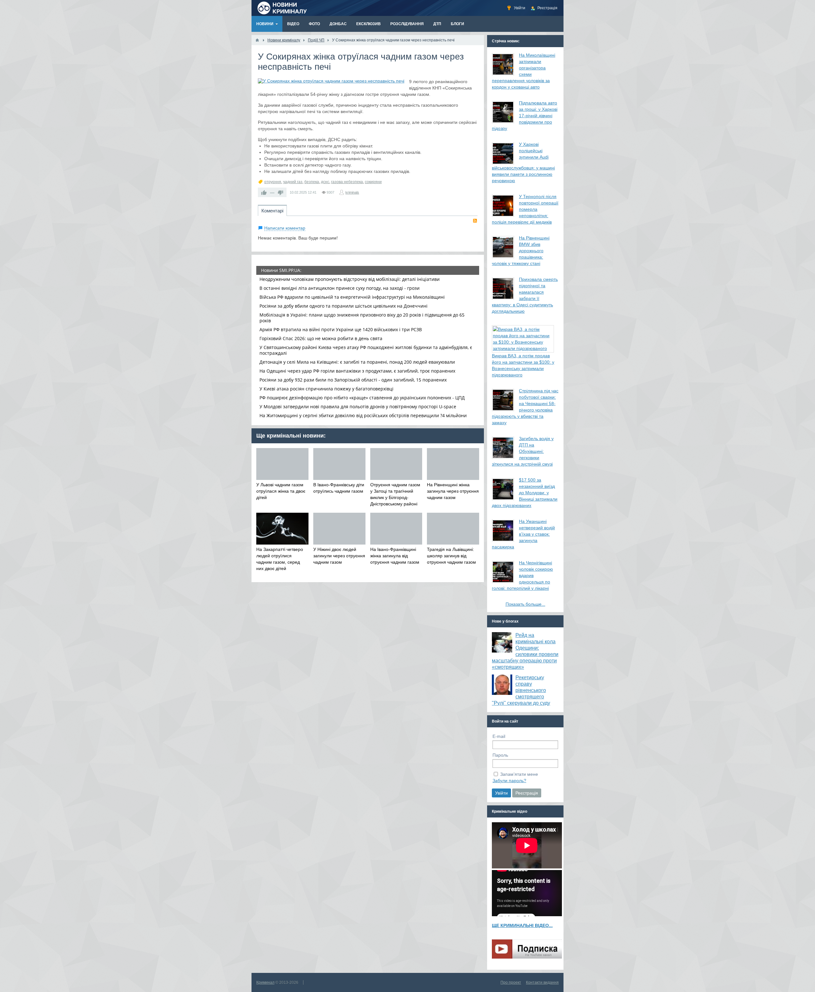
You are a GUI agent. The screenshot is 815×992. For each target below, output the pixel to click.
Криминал (265, 982)
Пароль (500, 755)
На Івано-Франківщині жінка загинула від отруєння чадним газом (394, 556)
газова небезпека (347, 182)
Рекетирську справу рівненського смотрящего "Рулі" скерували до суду (521, 690)
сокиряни (373, 182)
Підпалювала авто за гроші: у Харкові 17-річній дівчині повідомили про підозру (524, 115)
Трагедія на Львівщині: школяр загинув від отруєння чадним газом (451, 556)
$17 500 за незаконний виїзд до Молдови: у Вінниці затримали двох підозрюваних (524, 492)
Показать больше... (525, 604)
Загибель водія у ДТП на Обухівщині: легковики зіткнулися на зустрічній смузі (523, 451)
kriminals (352, 192)
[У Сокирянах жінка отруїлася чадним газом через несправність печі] (331, 80)
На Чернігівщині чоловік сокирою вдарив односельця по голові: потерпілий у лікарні (522, 575)
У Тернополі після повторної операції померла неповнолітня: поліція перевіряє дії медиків (525, 209)
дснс (325, 182)
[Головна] (257, 40)
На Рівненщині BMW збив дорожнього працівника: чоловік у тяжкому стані (520, 250)
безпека (311, 182)
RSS (475, 220)
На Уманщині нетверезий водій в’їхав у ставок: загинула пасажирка (523, 534)
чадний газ (292, 182)
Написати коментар (284, 228)
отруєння (272, 182)
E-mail (499, 736)
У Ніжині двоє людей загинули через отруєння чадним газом (339, 556)
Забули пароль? (509, 780)
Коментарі (272, 210)
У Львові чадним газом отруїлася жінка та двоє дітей (280, 491)
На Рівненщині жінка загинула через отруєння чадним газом (453, 491)
